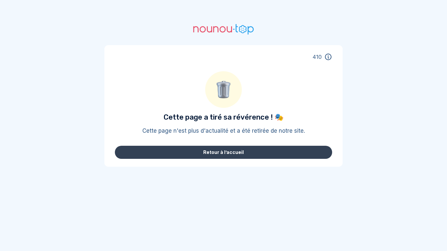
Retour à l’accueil (223, 152)
